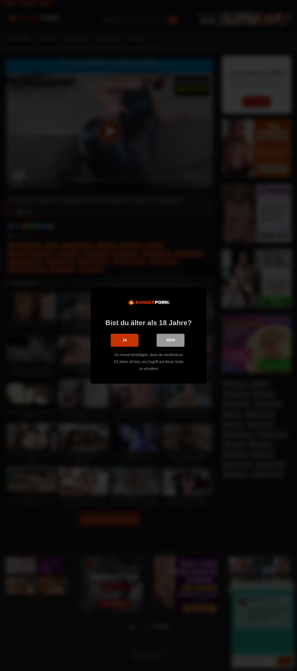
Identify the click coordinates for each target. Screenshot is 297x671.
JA (124, 340)
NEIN (170, 340)
